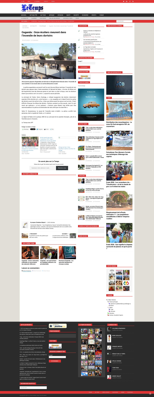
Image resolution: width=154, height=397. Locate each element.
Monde (122, 392)
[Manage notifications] (150, 393)
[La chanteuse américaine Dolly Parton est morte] (91, 336)
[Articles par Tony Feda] (109, 371)
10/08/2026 (89, 160)
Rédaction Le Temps (89, 37)
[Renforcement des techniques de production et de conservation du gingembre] (119, 283)
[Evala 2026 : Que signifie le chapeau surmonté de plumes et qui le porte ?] (119, 233)
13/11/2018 (27, 40)
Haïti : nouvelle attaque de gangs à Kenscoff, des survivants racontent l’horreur (31, 348)
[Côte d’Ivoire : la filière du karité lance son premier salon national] (91, 352)
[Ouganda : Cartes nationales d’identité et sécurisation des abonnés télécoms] (30, 252)
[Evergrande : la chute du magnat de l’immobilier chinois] (98, 368)
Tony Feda (115, 368)
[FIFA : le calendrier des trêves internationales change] (84, 341)
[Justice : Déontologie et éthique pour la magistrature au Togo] (112, 272)
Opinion (60, 15)
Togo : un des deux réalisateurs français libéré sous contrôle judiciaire (94, 129)
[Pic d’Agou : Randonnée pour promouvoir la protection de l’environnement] (81, 148)
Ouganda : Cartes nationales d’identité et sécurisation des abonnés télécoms (30, 262)
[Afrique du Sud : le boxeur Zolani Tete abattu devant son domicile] (91, 347)
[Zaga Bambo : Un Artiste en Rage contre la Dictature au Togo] (112, 288)
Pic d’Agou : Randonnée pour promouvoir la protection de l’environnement (93, 148)
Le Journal (37, 1)
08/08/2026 (89, 170)
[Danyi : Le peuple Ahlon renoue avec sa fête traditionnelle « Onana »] (81, 157)
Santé (68, 15)
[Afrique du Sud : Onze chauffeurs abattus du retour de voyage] (67, 141)
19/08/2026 (89, 141)
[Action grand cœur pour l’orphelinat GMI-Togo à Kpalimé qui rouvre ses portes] (49, 145)
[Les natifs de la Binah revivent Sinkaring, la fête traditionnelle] (119, 288)
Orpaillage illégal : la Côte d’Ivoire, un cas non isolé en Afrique (32, 342)
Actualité (33, 26)
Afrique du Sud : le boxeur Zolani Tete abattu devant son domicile (33, 368)
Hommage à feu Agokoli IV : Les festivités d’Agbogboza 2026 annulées (94, 167)
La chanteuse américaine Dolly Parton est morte (31, 345)
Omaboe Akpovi (117, 346)
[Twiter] (123, 1)
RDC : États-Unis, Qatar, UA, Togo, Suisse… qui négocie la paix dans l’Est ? (95, 198)
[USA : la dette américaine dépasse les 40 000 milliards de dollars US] (84, 368)
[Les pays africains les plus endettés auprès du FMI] (98, 362)
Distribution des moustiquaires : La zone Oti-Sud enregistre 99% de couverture (119, 124)
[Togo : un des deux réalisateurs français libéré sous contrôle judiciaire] (81, 129)
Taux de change (81, 86)
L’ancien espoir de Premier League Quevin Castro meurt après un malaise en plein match (33, 378)
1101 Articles (51, 222)
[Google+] (126, 1)
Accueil (23, 15)
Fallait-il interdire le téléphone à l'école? (92, 31)
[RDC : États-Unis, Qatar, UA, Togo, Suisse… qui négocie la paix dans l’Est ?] (81, 198)
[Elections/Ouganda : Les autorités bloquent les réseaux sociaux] (67, 252)
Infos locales (105, 392)
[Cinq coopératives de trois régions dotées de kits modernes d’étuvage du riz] (112, 283)
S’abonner (34, 18)
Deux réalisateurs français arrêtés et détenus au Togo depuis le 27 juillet (95, 138)
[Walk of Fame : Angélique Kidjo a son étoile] (98, 352)
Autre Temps (83, 124)
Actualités (33, 15)
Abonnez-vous (62, 168)
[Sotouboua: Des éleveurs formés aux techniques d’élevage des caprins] (119, 140)
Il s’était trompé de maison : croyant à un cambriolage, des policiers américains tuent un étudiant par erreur (32, 333)
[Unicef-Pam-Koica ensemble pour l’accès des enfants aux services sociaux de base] (119, 277)
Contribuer (43, 18)
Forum (53, 1)
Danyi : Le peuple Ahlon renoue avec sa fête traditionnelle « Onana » (95, 157)
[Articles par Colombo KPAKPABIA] (109, 330)
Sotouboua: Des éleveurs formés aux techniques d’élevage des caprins (118, 154)
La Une (22, 1)
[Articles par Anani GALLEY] (109, 378)
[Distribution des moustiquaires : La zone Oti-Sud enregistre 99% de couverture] (119, 110)
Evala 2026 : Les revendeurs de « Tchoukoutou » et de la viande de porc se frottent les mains (118, 184)
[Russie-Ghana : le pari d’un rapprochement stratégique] (98, 373)
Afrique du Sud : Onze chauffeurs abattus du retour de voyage (67, 148)
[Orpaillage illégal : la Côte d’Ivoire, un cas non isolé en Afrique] (81, 190)
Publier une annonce (54, 18)
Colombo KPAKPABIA (118, 328)
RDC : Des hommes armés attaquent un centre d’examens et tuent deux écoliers (30, 148)
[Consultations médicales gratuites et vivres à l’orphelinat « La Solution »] (119, 272)
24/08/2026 (89, 201)
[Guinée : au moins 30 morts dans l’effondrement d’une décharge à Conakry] (81, 208)
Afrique (51, 15)
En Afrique (115, 392)
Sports (94, 15)
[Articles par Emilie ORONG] (109, 362)
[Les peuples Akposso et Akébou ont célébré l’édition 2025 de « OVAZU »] (112, 277)
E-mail (80, 61)
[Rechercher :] (124, 21)
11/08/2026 (89, 151)
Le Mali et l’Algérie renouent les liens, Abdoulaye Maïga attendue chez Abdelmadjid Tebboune (94, 217)
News (29, 1)
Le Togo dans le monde (89, 47)
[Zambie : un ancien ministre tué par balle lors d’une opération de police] (91, 362)
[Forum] (133, 1)
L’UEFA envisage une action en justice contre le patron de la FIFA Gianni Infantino (33, 329)
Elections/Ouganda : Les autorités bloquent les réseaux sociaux (66, 262)
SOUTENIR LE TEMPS (67, 18)
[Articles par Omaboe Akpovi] (109, 349)
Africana (82, 175)
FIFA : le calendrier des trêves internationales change (32, 352)
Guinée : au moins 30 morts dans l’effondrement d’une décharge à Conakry (94, 208)
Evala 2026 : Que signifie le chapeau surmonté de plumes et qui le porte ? (119, 247)
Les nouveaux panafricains (90, 40)
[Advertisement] (119, 258)
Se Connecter (24, 18)
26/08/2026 (89, 132)
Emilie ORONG (116, 361)
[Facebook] (129, 1)
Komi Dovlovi (116, 335)
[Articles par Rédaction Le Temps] (109, 356)
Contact (46, 1)
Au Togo (43, 15)
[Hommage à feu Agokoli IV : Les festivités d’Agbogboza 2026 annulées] (81, 167)
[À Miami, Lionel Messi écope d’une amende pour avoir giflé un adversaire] (84, 357)
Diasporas (130, 392)
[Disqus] (49, 295)
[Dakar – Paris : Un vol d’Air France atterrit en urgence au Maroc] (91, 368)
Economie (85, 15)
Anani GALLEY (116, 376)
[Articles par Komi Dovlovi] (109, 341)
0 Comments (35, 40)
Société (76, 15)
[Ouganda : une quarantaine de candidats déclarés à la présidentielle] (48, 252)
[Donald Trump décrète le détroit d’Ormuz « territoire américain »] (84, 373)
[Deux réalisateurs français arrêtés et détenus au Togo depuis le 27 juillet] (81, 138)
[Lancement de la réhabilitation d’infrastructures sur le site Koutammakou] (126, 277)
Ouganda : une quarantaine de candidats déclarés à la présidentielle (48, 262)
